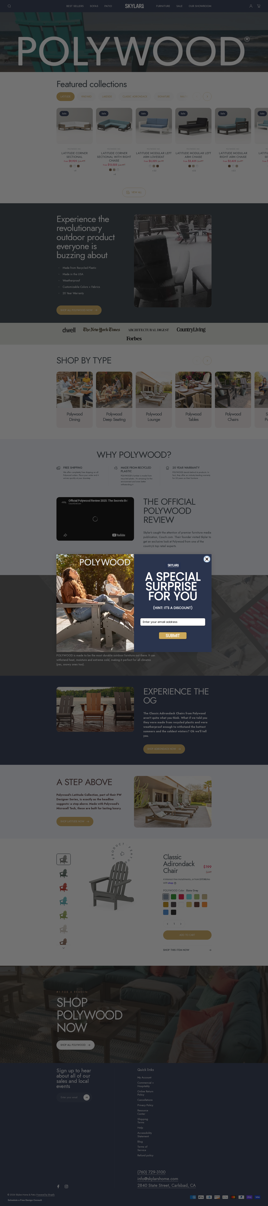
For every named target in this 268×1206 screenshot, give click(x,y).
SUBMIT (173, 635)
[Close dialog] (207, 559)
